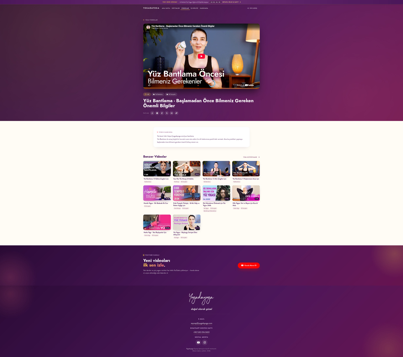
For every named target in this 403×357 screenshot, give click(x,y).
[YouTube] (198, 342)
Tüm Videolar (151, 20)
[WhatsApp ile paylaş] (152, 113)
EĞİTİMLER (176, 8)
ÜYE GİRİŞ (253, 8)
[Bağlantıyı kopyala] (176, 113)
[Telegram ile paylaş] (157, 113)
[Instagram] (204, 342)
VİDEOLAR (185, 8)
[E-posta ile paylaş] (172, 113)
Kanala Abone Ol (250, 265)
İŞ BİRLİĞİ (194, 8)
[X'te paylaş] (167, 113)
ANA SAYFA (166, 8)
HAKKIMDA (204, 8)
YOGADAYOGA (151, 8)
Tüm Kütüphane (250, 157)
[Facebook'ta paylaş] (162, 113)
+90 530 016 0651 (201, 332)
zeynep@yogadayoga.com (201, 323)
